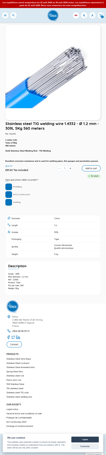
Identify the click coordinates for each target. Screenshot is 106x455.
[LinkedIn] (18, 337)
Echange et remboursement (19, 426)
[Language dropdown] (76, 15)
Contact (14, 344)
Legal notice (12, 409)
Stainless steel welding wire (19, 396)
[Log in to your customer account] (92, 15)
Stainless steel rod (15, 375)
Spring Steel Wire (14, 371)
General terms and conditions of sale (24, 413)
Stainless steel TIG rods (17, 392)
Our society (13, 404)
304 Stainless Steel (15, 384)
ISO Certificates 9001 (16, 422)
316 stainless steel (14, 388)
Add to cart (91, 168)
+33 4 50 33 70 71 (20, 331)
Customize (85, 446)
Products (12, 354)
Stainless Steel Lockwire (17, 363)
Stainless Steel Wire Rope (18, 359)
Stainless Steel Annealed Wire (20, 367)
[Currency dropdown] (84, 15)
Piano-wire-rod (13, 380)
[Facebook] (8, 337)
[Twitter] (13, 337)
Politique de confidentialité (19, 417)
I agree (85, 439)
